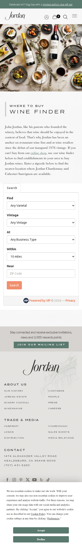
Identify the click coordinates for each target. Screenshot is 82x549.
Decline (41, 539)
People (53, 396)
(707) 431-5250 (17, 465)
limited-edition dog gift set (57, 4)
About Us (15, 384)
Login (46, 17)
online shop (38, 152)
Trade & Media (21, 420)
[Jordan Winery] (41, 366)
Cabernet (11, 426)
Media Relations (61, 438)
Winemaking (13, 408)
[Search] (65, 18)
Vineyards (56, 391)
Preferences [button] (53, 518)
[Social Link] (7, 479)
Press (53, 402)
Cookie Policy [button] (38, 513)
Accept (41, 530)
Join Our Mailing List (41, 344)
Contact (15, 450)
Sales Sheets (59, 432)
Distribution (14, 438)
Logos (9, 432)
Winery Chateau (16, 402)
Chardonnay (58, 426)
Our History (14, 391)
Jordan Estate (15, 396)
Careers (54, 408)
